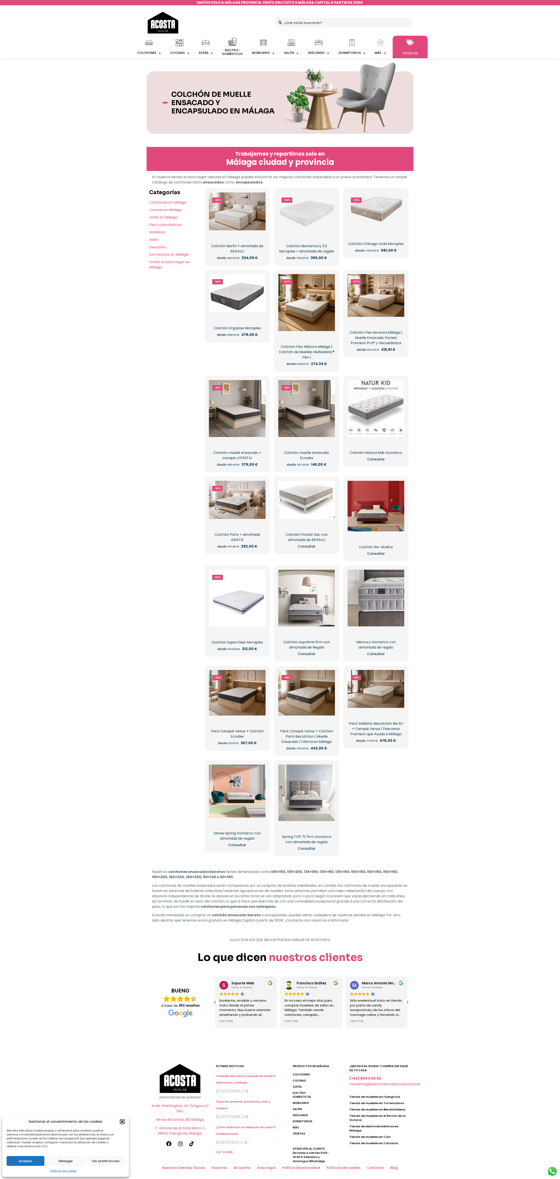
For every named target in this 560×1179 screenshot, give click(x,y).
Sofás (297, 1087)
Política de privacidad (301, 1167)
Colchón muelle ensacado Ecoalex (306, 455)
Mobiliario (157, 232)
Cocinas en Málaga (165, 209)
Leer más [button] (226, 1021)
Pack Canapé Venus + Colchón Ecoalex (237, 734)
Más (296, 1127)
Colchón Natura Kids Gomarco (376, 452)
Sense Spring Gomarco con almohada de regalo (237, 836)
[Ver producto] (259, 199)
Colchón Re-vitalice (376, 547)
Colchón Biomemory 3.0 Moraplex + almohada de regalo (306, 248)
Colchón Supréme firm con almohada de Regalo (307, 645)
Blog (394, 1167)
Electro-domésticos (302, 1095)
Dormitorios (302, 1121)
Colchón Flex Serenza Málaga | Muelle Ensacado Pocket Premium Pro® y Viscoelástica (376, 337)
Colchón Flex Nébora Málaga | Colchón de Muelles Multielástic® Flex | (306, 352)
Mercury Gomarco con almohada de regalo (376, 645)
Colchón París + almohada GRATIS (237, 537)
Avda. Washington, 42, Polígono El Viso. (179, 1108)
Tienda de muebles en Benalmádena (377, 1109)
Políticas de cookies (63, 1171)
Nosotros (219, 1167)
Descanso (157, 247)
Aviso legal (266, 1167)
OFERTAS (299, 1133)
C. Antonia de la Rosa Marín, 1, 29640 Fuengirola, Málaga (180, 1131)
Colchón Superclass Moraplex (237, 642)
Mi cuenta (242, 1167)
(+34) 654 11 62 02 (365, 1078)
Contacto (375, 1167)
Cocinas (299, 1080)
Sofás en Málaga (163, 217)
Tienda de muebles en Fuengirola (374, 1097)
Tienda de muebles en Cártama (373, 1143)
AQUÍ (45, 1146)
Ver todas (224, 1151)
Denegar (65, 1161)
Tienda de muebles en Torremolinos (376, 1103)
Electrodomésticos (165, 224)
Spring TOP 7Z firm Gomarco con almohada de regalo (306, 839)
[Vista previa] (259, 208)
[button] (122, 1121)
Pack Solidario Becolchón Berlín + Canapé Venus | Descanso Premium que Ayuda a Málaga (376, 729)
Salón (154, 239)
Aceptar (25, 1161)
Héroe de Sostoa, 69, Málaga (180, 1119)
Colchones (301, 1074)
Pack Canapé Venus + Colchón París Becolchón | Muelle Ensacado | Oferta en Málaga (306, 736)
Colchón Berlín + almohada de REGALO (237, 248)
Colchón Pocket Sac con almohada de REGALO (306, 537)
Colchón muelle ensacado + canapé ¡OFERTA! (237, 455)
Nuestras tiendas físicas (183, 1167)
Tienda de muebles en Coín (370, 1137)
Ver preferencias (105, 1161)
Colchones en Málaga (167, 202)
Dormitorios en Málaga (168, 254)
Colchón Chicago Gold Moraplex (376, 243)
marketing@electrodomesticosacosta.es (384, 1084)
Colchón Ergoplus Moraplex (237, 328)
